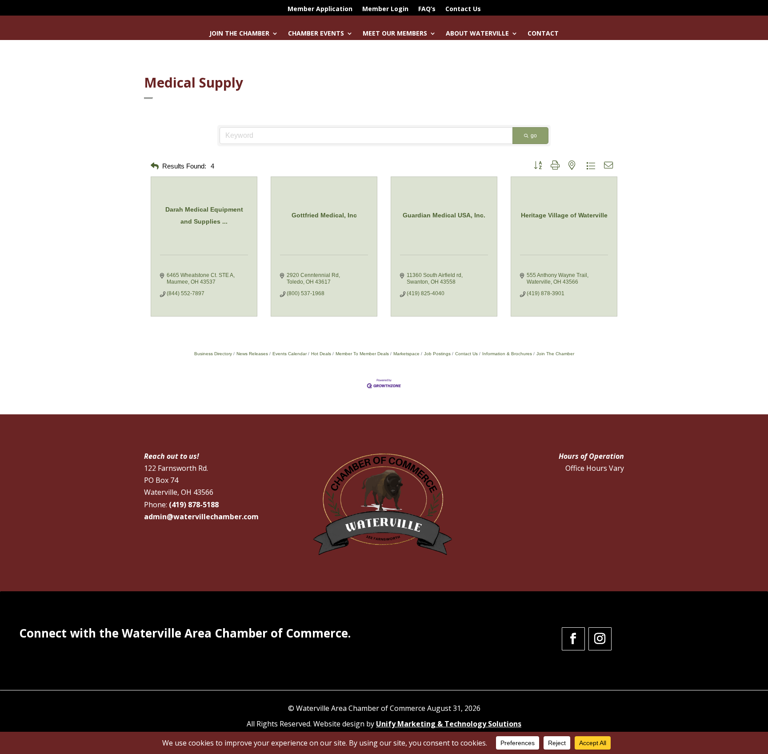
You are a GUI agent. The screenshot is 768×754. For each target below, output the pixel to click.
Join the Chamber (239, 33)
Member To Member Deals (362, 353)
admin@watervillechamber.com (201, 516)
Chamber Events (316, 33)
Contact (543, 33)
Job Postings (437, 353)
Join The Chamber (555, 353)
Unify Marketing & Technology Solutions (448, 724)
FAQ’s (427, 9)
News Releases (252, 353)
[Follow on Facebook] (573, 638)
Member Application (320, 9)
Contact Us (463, 9)
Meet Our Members (395, 33)
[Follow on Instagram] (600, 638)
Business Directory (213, 353)
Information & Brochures (507, 353)
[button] (155, 166)
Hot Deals (321, 353)
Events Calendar (289, 353)
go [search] (534, 135)
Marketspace (406, 353)
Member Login (385, 9)
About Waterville (477, 33)
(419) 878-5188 (194, 504)
